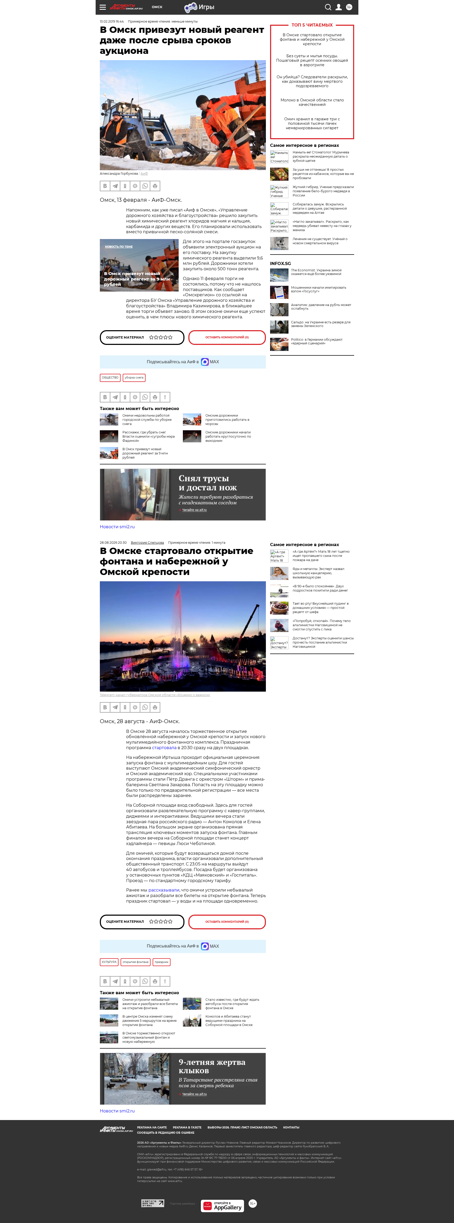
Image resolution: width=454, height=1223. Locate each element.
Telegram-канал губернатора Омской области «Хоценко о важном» (155, 695)
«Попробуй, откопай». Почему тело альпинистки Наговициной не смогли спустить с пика (322, 625)
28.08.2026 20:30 (113, 543)
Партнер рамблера (182, 1203)
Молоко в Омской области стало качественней (312, 102)
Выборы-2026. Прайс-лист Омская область (242, 1127)
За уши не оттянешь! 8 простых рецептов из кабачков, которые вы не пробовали (323, 174)
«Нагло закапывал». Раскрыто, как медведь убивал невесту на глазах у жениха (322, 226)
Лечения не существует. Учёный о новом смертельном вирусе (320, 241)
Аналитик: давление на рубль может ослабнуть (321, 306)
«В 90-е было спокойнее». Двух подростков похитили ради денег (320, 588)
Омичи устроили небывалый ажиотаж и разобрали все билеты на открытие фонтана (150, 1004)
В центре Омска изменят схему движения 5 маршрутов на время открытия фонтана (149, 1020)
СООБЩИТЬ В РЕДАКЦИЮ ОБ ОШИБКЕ (165, 1132)
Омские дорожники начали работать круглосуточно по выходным (228, 436)
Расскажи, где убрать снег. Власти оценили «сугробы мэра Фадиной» (148, 436)
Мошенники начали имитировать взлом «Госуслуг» (318, 289)
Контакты (291, 1127)
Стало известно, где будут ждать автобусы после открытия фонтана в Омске (232, 1004)
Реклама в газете (187, 1127)
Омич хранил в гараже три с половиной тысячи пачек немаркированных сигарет (312, 123)
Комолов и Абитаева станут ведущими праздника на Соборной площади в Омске (228, 1020)
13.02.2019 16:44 (112, 21)
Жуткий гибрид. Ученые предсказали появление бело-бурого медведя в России (323, 191)
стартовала (164, 747)
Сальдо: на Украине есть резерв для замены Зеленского (320, 324)
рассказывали (163, 890)
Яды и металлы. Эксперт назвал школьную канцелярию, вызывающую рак (318, 573)
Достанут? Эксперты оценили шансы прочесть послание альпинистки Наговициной (323, 642)
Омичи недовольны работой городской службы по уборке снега (147, 419)
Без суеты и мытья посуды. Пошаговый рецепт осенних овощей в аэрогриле (312, 60)
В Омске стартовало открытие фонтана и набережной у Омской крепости (312, 39)
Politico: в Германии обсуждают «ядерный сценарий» (317, 341)
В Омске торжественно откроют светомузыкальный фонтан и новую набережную (148, 1037)
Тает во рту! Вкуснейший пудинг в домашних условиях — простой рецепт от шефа (321, 608)
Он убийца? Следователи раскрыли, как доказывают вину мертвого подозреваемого (312, 81)
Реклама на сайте (152, 1127)
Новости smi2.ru (117, 526)
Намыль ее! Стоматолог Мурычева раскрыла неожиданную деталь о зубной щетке (321, 156)
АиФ (144, 173)
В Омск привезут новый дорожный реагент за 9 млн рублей (145, 453)
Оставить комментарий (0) (227, 337)
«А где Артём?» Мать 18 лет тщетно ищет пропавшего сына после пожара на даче (321, 556)
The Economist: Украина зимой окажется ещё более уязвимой (316, 272)
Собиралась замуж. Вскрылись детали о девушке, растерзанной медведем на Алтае (320, 208)
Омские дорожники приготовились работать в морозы (227, 419)
